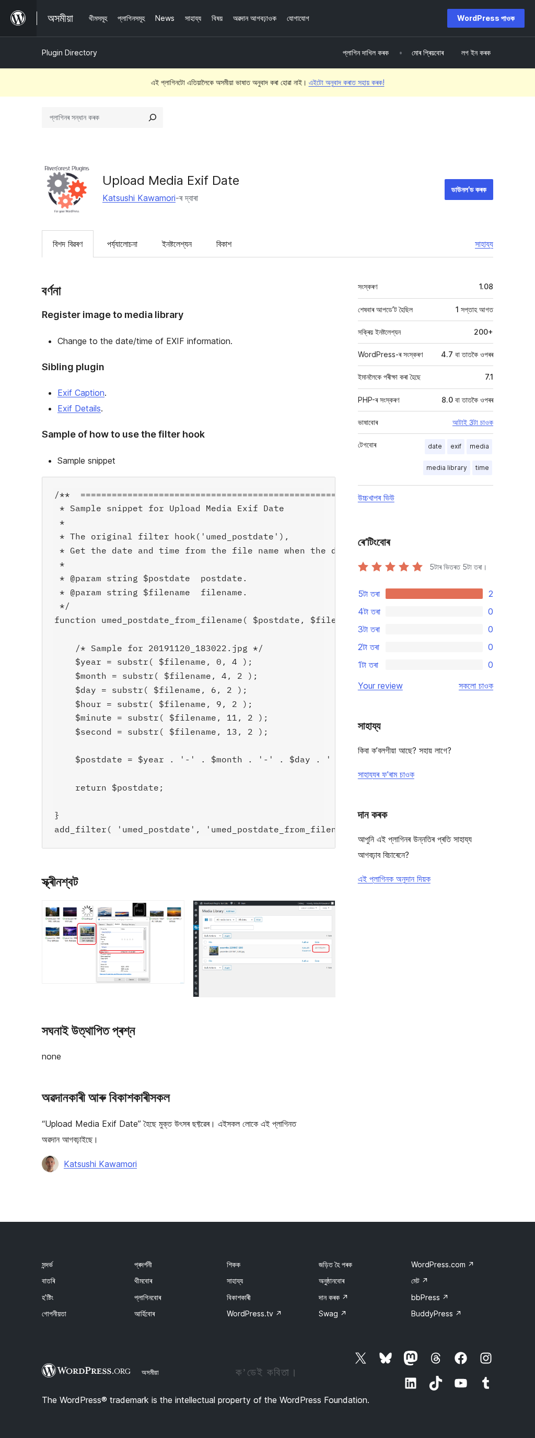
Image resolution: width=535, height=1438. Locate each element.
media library (446, 468)
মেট (419, 1280)
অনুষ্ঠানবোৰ (331, 1280)
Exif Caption (80, 392)
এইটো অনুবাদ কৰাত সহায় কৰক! (347, 82)
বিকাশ (223, 244)
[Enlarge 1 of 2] (170, 914)
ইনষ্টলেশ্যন (177, 244)
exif (455, 446)
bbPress (430, 1297)
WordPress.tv (254, 1313)
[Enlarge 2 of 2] (321, 914)
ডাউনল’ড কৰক (468, 189)
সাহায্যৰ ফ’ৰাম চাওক (386, 774)
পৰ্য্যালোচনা (122, 244)
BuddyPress (436, 1313)
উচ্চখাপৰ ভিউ (376, 497)
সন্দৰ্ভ (47, 1264)
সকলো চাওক (476, 685)
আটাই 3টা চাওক (472, 422)
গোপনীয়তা (54, 1313)
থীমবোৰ (143, 1280)
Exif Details (79, 408)
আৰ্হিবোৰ (144, 1313)
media (479, 446)
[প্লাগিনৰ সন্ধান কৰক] (152, 117)
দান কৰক (333, 1297)
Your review (380, 685)
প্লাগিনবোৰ (147, 1297)
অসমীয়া (150, 1372)
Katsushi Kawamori (139, 198)
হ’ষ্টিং (47, 1297)
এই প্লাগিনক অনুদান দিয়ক (394, 879)
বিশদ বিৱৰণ (68, 244)
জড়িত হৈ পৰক (335, 1264)
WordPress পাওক (486, 18)
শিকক (233, 1264)
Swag (333, 1313)
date (435, 446)
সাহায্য (484, 244)
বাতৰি (48, 1280)
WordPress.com (442, 1264)
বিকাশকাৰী (239, 1297)
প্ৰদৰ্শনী (143, 1264)
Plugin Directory (69, 52)
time (482, 468)
